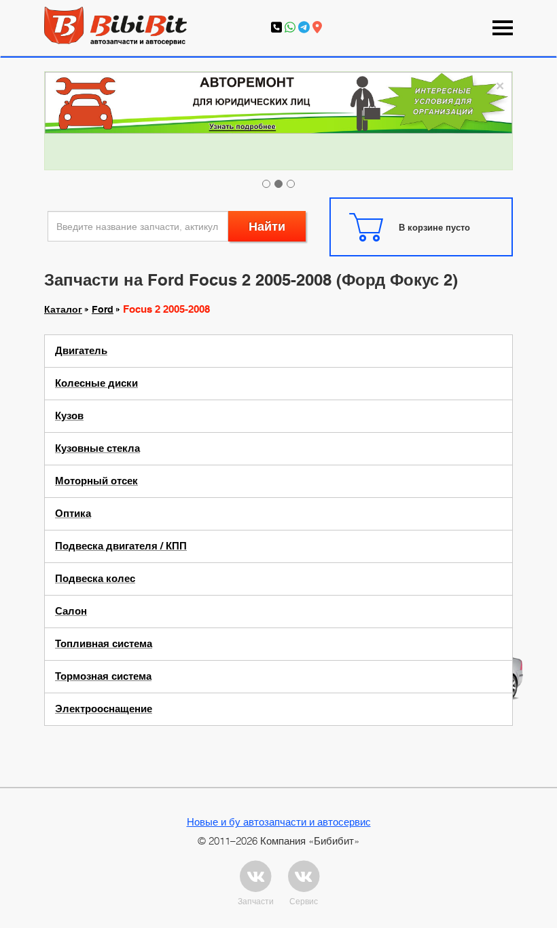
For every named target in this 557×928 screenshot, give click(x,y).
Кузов (69, 416)
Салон (71, 611)
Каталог (63, 309)
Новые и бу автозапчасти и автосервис (279, 821)
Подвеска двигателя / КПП (121, 546)
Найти (267, 226)
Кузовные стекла (97, 448)
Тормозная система (103, 676)
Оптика (73, 513)
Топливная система (103, 644)
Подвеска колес (95, 579)
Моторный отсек (96, 481)
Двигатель (81, 351)
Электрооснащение (103, 709)
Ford (102, 309)
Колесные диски (96, 383)
